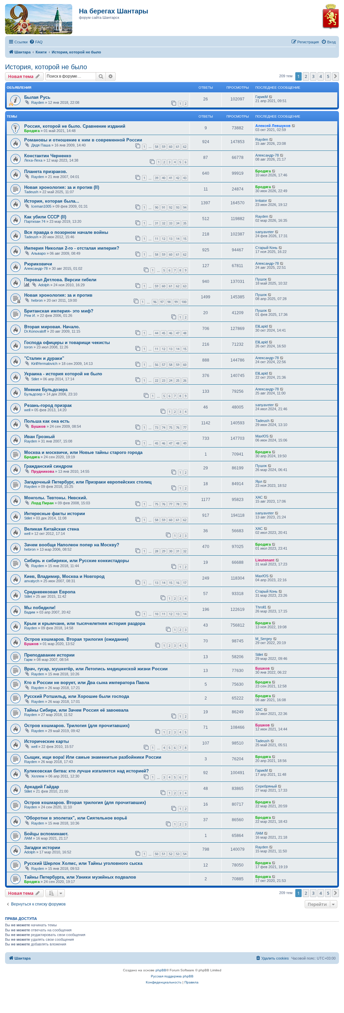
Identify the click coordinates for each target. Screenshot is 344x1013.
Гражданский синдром (48, 466)
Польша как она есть (47, 421)
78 (177, 504)
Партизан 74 (34, 221)
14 (177, 239)
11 (156, 239)
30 (170, 551)
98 (169, 302)
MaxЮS (261, 436)
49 (184, 443)
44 (156, 333)
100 (183, 302)
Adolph (43, 285)
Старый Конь (266, 248)
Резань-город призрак (48, 405)
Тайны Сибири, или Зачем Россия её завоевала (76, 710)
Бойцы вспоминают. (46, 833)
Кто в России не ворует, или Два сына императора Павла (86, 682)
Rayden (37, 102)
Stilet (35, 379)
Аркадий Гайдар (41, 786)
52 (170, 854)
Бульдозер (33, 394)
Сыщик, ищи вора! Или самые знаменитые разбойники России (92, 757)
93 (177, 207)
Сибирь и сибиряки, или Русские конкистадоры (76, 560)
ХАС (259, 497)
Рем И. (30, 315)
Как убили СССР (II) (45, 216)
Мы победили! (39, 607)
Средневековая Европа (49, 591)
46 (170, 333)
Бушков (38, 426)
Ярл (258, 481)
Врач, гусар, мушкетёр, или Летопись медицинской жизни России (96, 668)
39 (156, 178)
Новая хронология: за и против (58, 295)
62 (184, 146)
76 (177, 427)
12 (163, 239)
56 (156, 365)
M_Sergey (263, 639)
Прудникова (42, 471)
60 (170, 146)
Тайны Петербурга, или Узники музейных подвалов (80, 877)
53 (177, 854)
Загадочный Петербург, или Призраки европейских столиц (88, 481)
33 (170, 223)
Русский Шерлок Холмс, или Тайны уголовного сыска (83, 863)
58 (156, 146)
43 (184, 178)
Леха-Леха (33, 160)
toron (28, 347)
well (27, 410)
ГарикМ (261, 97)
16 (177, 583)
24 (170, 380)
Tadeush (31, 192)
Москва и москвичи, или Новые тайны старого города (83, 452)
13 (170, 239)
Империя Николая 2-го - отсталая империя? (71, 248)
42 (177, 178)
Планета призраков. (45, 171)
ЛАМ (28, 838)
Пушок (261, 279)
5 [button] (328, 76)
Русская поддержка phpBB (172, 976)
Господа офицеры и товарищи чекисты (67, 342)
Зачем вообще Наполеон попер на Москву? (71, 544)
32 (163, 223)
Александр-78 (267, 155)
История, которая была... (51, 201)
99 (176, 302)
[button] (335, 76)
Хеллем (37, 776)
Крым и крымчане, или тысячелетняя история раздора (84, 623)
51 (163, 854)
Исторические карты (46, 741)
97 (162, 302)
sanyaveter (264, 232)
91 (163, 207)
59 (163, 146)
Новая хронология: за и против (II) (61, 187)
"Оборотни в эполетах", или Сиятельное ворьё (75, 817)
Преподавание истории (49, 655)
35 (184, 223)
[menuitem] (36, 42)
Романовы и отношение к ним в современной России (83, 139)
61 (177, 146)
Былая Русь (37, 97)
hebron (37, 300)
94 (184, 207)
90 (156, 207)
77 (184, 427)
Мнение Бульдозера (46, 389)
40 (163, 178)
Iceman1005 (41, 206)
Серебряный (266, 786)
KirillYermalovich (44, 364)
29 (163, 551)
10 (156, 614)
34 (177, 223)
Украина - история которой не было (63, 373)
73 (156, 427)
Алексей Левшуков (273, 126)
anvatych (31, 581)
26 (184, 380)
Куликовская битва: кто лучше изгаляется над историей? (86, 770)
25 (177, 380)
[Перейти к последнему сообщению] (271, 97)
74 (163, 427)
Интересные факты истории (54, 513)
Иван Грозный (39, 436)
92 (170, 207)
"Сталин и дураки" (44, 358)
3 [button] (313, 76)
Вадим (29, 612)
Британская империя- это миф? (58, 310)
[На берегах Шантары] (35, 17)
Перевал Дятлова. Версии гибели (60, 279)
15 (184, 239)
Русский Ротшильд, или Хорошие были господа (76, 696)
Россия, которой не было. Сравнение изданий (74, 126)
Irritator (261, 201)
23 (163, 380)
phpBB (161, 970)
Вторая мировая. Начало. (52, 326)
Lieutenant (264, 560)
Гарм (28, 660)
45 (163, 333)
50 (156, 854)
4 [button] (320, 76)
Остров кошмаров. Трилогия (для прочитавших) (76, 725)
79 (184, 504)
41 (170, 178)
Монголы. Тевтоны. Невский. (55, 497)
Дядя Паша (40, 145)
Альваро (38, 253)
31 (156, 223)
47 (177, 333)
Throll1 (260, 607)
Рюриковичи (38, 263)
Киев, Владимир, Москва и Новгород (64, 576)
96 (155, 302)
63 (184, 286)
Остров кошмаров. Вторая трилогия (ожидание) (76, 639)
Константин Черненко (47, 155)
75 (170, 427)
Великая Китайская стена (51, 529)
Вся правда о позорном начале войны (66, 232)
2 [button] (306, 76)
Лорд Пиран (42, 503)
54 (184, 854)
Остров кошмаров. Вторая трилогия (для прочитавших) (85, 802)
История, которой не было (46, 67)
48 (184, 333)
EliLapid (261, 326)
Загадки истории (42, 847)
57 (163, 365)
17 (184, 583)
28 (156, 551)
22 (156, 380)
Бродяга (32, 131)
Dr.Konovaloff (35, 331)
